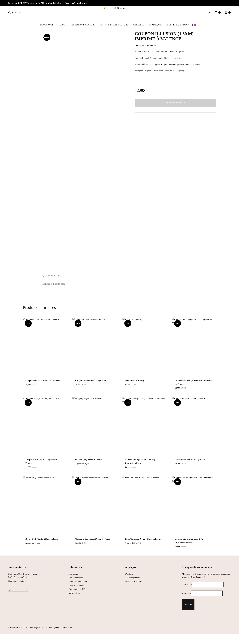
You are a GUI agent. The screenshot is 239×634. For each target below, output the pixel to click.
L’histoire (129, 574)
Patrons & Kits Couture (114, 25)
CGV (44, 627)
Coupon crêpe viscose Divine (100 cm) (92, 539)
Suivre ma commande (77, 581)
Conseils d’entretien (53, 283)
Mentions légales (33, 627)
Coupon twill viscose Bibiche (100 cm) (42, 380)
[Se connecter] (209, 13)
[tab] (53, 275)
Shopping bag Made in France (88, 460)
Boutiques (23, 581)
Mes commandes (75, 578)
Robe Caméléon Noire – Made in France (143, 539)
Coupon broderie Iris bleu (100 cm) (91, 380)
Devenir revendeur (177, 25)
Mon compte (73, 574)
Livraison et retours (133, 581)
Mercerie (138, 25)
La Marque (155, 25)
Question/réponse (21, 577)
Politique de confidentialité (60, 627)
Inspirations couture (82, 25)
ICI (162, 64)
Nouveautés (47, 25)
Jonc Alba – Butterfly (134, 380)
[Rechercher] (10, 12)
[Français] (195, 24)
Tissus (61, 25)
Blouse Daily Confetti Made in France (42, 539)
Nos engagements (132, 578)
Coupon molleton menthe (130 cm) (190, 460)
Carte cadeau (74, 593)
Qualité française (51, 275)
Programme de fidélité (78, 589)
